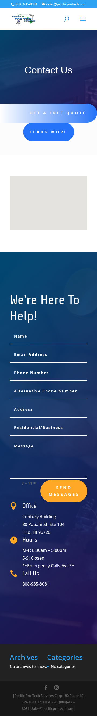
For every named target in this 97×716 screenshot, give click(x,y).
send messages (63, 491)
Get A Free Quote (58, 112)
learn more (49, 131)
